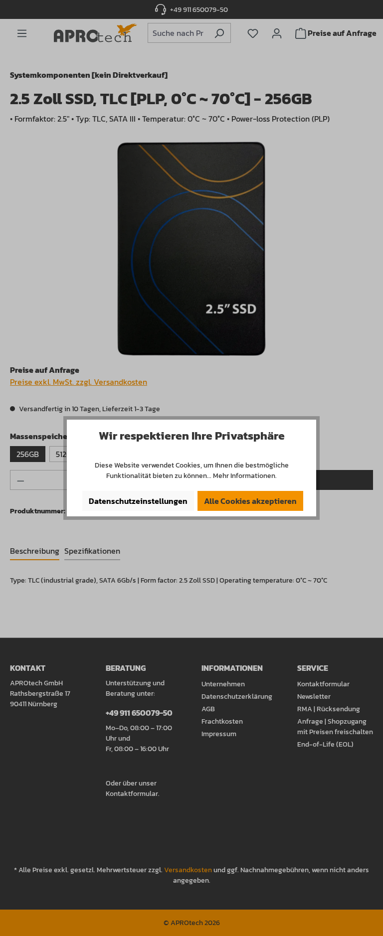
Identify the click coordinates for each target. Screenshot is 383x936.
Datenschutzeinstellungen (138, 501)
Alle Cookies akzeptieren (250, 501)
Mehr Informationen (244, 475)
